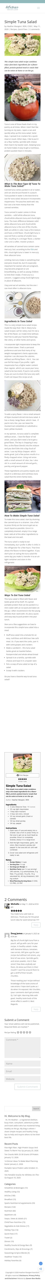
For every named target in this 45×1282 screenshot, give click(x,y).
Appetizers (9, 1214)
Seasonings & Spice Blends (15, 1253)
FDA (32, 249)
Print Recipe (23, 775)
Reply (36, 925)
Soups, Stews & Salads (13, 1218)
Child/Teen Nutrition (13, 1222)
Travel (7, 1237)
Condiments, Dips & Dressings (17, 1249)
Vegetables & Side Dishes (15, 1226)
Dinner (7, 1241)
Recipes (13, 29)
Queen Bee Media (33, 1278)
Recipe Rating (10, 1032)
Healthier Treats (11, 1257)
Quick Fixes (22, 29)
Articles (7, 1195)
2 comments (34, 29)
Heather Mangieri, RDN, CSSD (19, 26)
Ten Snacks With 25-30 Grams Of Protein (21, 1154)
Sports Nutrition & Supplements (17, 1203)
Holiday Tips (9, 1230)
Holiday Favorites (11, 1260)
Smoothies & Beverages (14, 1188)
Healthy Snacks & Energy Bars (16, 1245)
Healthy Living (10, 1191)
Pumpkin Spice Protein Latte (16, 1168)
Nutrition (8, 1211)
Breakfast (8, 1199)
